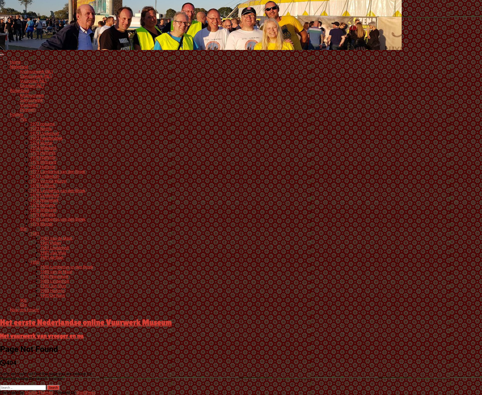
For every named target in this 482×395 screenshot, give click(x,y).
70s (23, 119)
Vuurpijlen (29, 105)
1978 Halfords (42, 186)
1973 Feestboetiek (46, 138)
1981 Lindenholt (54, 248)
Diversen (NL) (32, 86)
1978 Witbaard (43, 209)
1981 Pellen (50, 243)
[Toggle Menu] (2, 54)
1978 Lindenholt (44, 195)
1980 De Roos (52, 295)
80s (23, 228)
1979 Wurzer (41, 224)
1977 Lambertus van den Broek (57, 171)
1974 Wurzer (41, 143)
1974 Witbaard (43, 147)
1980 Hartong (52, 290)
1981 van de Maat (56, 238)
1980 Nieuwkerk (54, 276)
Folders (16, 114)
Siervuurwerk (31, 100)
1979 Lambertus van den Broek (57, 219)
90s (23, 300)
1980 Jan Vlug (53, 286)
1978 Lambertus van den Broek (57, 190)
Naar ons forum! (24, 309)
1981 (34, 233)
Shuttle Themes (39, 392)
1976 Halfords (42, 157)
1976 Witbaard (43, 162)
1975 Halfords (42, 152)
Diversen (27, 109)
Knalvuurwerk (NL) (36, 71)
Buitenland (19, 90)
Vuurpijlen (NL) (33, 81)
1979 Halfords (42, 214)
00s (23, 305)
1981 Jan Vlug (53, 252)
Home (15, 62)
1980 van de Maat (56, 271)
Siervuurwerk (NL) (36, 76)
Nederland (19, 66)
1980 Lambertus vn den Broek (66, 267)
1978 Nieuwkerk (44, 200)
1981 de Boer (52, 257)
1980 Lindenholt (54, 281)
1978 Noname (42, 205)
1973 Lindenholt (44, 133)
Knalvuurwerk (32, 95)
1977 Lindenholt (44, 176)
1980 (34, 262)
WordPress (85, 392)
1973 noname (42, 124)
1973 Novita (41, 128)
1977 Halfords (42, 167)
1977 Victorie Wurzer (48, 181)
